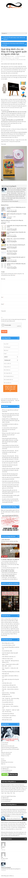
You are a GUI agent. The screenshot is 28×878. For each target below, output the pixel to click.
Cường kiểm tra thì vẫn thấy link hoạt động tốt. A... (11, 868)
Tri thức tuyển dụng (6, 704)
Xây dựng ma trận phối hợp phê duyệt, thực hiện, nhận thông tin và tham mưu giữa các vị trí (10, 486)
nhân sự (3, 619)
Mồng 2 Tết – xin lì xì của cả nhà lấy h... (16, 238)
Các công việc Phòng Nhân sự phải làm (10, 647)
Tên (2, 297)
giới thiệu (20, 833)
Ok (1, 848)
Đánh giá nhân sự (6, 719)
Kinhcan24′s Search (5, 815)
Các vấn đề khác (5, 650)
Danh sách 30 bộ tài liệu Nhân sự (9, 574)
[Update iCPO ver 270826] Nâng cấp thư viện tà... (16, 208)
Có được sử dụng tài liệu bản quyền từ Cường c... (16, 257)
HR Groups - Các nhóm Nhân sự (9, 577)
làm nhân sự (15, 619)
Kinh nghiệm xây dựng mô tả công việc (10, 679)
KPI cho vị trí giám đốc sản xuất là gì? (10, 409)
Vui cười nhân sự (5, 717)
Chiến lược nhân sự (6, 658)
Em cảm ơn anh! (4, 858)
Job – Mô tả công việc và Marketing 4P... (16, 244)
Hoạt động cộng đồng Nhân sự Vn (9, 671)
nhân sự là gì (4, 620)
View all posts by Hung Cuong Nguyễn (10, 201)
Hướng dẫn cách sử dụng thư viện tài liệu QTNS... (17, 226)
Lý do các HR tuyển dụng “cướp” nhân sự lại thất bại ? (14, 38)
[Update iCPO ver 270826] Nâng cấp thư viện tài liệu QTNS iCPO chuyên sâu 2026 (10, 420)
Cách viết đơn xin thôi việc (7, 656)
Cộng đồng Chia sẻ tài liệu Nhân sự (9, 579)
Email (2, 304)
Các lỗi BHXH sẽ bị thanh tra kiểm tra (10, 424)
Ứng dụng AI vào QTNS (7, 713)
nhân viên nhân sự (9, 623)
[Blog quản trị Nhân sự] (14, 5)
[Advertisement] (14, 19)
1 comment (16, 58)
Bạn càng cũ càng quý (12, 251)
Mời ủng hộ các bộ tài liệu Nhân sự (9, 572)
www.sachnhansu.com (6, 124)
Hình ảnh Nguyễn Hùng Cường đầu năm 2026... (16, 232)
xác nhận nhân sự (11, 620)
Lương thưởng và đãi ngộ (7, 685)
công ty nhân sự (13, 633)
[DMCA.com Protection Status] (9, 775)
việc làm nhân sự (9, 632)
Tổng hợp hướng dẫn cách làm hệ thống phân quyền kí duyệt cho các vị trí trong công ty (10, 492)
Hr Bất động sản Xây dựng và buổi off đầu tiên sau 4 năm (13, 44)
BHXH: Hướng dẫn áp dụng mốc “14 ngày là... (16, 214)
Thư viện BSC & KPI (6, 702)
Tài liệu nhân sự (5, 696)
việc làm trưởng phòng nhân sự (8, 630)
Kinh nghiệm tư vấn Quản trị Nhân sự (10, 675)
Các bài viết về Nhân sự (7, 645)
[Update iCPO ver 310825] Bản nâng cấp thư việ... (16, 264)
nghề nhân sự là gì (15, 628)
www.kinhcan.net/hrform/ (10, 115)
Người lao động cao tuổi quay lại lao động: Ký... (12, 220)
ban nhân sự (7, 628)
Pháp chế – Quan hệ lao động (8, 687)
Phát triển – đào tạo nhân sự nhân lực (10, 689)
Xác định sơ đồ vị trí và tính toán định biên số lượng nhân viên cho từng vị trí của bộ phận (10, 501)
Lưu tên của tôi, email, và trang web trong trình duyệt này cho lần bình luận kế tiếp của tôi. (13, 320)
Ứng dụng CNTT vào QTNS (8, 715)
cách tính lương (6, 633)
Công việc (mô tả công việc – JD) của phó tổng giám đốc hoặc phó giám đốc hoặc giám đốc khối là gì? (10, 457)
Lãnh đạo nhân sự (6, 683)
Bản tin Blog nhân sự (6, 58)
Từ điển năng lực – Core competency (10, 706)
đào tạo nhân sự (8, 622)
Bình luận (3, 278)
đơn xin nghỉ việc (10, 625)
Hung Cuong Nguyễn (20, 56)
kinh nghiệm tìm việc (7, 627)
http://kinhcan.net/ (22, 811)
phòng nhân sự (8, 619)
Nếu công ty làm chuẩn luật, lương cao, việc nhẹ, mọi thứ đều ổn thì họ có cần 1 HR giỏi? (10, 415)
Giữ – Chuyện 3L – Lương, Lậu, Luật (10, 668)
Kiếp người (4, 673)
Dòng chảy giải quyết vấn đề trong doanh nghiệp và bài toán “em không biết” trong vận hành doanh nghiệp (10, 440)
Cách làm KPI (4, 635)
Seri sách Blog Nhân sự (11, 59)
